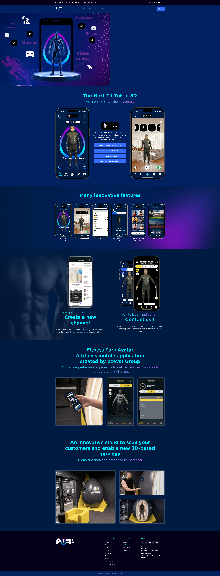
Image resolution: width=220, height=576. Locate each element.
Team (135, 9)
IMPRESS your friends (110, 156)
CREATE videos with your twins (110, 145)
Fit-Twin (125, 545)
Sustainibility (87, 9)
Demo (161, 9)
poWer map (126, 547)
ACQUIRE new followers (110, 150)
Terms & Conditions (110, 564)
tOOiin (125, 550)
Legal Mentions (109, 561)
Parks (124, 553)
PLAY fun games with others (110, 161)
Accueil (107, 542)
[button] (115, 9)
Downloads (126, 9)
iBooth (125, 542)
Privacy (107, 558)
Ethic (96, 9)
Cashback (105, 9)
